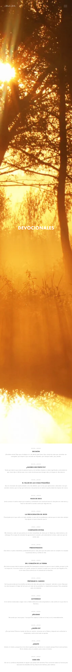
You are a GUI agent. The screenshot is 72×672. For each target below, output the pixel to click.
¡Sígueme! (36, 614)
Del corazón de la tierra (36, 563)
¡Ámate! (36, 644)
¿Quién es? (35, 628)
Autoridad (36, 599)
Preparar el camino (36, 581)
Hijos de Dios (36, 499)
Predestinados (36, 548)
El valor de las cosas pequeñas (36, 483)
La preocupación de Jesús (36, 514)
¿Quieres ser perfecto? (36, 467)
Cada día (36, 660)
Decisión (36, 451)
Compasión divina (36, 530)
